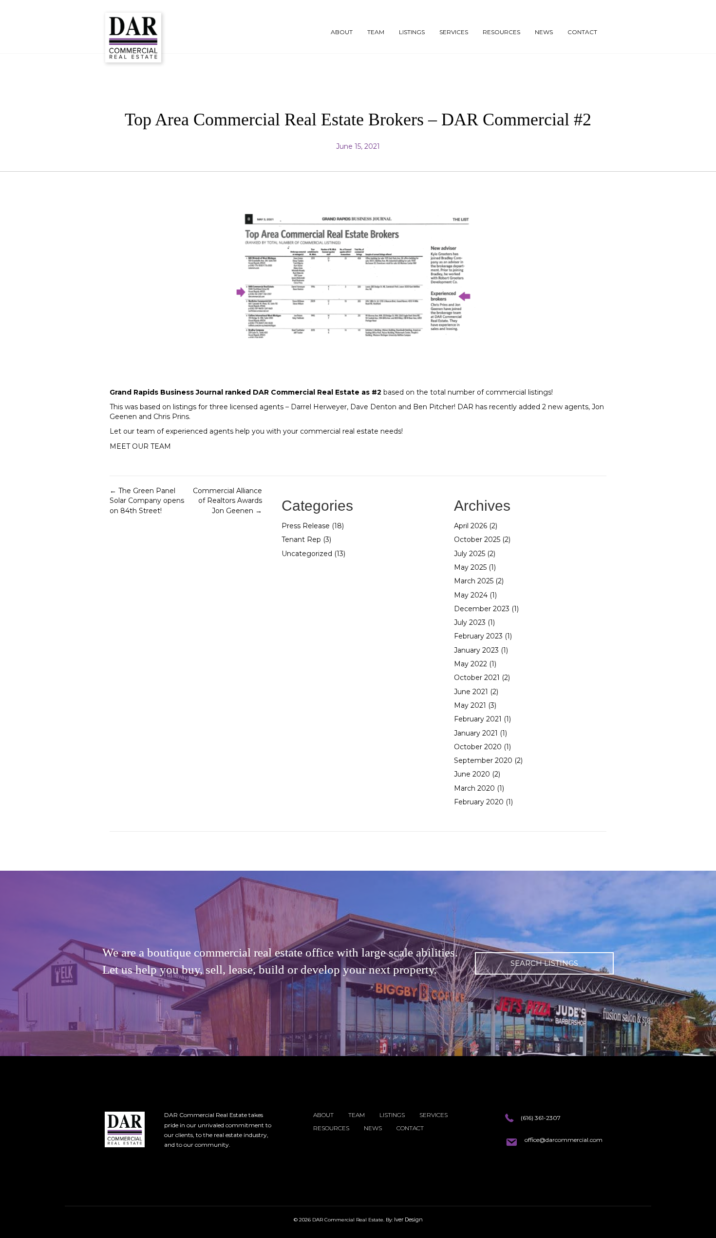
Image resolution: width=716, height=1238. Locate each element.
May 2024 (471, 595)
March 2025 (473, 581)
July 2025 (469, 553)
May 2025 (470, 567)
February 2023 (478, 636)
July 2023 (470, 622)
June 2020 (472, 774)
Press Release (306, 525)
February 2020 (479, 802)
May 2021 (470, 705)
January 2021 (476, 733)
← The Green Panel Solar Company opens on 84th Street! (147, 500)
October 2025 (477, 539)
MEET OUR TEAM (140, 446)
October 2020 (478, 746)
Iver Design (408, 1219)
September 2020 (483, 760)
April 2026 (470, 525)
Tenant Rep (301, 539)
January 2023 (476, 650)
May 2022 (470, 663)
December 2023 (481, 608)
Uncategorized (307, 553)
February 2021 (478, 719)
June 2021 (471, 691)
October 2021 (477, 677)
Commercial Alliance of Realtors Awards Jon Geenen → (227, 500)
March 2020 (474, 788)
